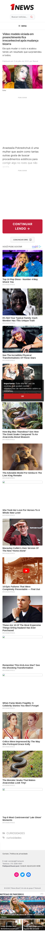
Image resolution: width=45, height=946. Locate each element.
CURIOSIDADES (15, 833)
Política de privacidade (19, 854)
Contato (5, 854)
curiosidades (13, 837)
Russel (35, 61)
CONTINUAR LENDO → (22, 226)
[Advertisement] (22, 121)
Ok (22, 396)
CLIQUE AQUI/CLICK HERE (30, 866)
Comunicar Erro (20, 240)
